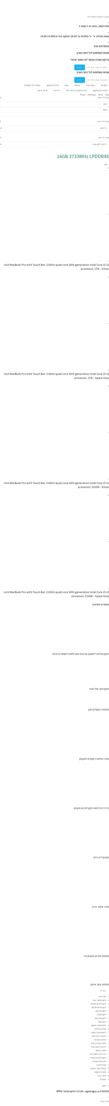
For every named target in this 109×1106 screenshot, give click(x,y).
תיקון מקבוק (101, 1014)
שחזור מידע (101, 1075)
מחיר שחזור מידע (100, 906)
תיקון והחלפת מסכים (98, 1057)
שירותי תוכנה (101, 1065)
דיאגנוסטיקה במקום (98, 1032)
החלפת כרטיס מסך (99, 1036)
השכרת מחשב (100, 1050)
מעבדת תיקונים (100, 1072)
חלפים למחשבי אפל (98, 1047)
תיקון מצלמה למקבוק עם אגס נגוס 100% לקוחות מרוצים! (80, 653)
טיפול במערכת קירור (98, 1043)
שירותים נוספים (100, 1029)
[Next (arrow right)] (104, 553)
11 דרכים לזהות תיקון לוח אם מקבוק (91, 808)
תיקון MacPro (101, 1011)
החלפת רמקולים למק (98, 709)
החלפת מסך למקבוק (98, 1068)
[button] (54, 991)
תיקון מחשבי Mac (99, 1000)
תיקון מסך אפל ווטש (99, 688)
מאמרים (103, 1079)
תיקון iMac (102, 1021)
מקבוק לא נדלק (101, 857)
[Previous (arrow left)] (5, 553)
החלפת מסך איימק (99, 984)
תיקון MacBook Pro (98, 1003)
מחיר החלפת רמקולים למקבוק (94, 758)
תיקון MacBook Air (99, 1007)
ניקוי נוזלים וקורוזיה (99, 1061)
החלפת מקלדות (100, 1039)
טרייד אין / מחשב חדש (98, 1054)
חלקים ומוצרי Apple (98, 1025)
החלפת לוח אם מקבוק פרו (96, 956)
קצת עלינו (102, 996)
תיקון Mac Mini (100, 1018)
